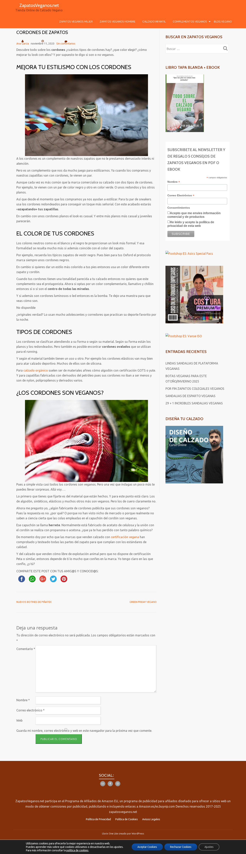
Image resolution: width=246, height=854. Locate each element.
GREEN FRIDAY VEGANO (143, 601)
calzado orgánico (35, 370)
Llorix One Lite (110, 833)
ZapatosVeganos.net (39, 5)
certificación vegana (125, 537)
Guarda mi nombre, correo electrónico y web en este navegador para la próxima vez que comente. (84, 730)
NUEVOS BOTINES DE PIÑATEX (34, 601)
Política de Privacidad (98, 819)
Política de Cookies (126, 819)
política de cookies (77, 850)
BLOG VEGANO (223, 21)
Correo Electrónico (180, 195)
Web (19, 720)
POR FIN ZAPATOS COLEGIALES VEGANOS (194, 388)
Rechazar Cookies (180, 846)
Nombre (23, 700)
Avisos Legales (151, 819)
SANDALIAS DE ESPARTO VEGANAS (190, 396)
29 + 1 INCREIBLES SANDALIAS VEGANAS (194, 403)
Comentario (25, 649)
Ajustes (209, 846)
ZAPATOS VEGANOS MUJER (76, 21)
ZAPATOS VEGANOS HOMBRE (117, 21)
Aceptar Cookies (147, 846)
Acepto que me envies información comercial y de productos (194, 214)
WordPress (138, 833)
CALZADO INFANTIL (154, 21)
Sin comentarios (65, 43)
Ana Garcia (22, 43)
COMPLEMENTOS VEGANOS (190, 21)
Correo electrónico (30, 710)
